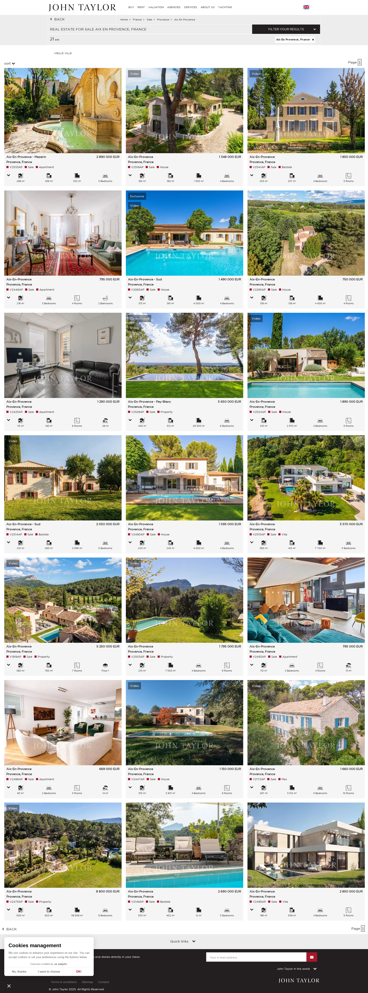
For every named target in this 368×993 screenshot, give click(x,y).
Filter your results (286, 29)
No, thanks (19, 971)
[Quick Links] (194, 941)
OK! (79, 971)
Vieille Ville (63, 53)
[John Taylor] (82, 7)
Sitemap (87, 982)
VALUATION (156, 7)
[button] (9, 986)
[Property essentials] (8, 175)
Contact (103, 982)
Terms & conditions (64, 982)
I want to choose (49, 971)
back (59, 19)
